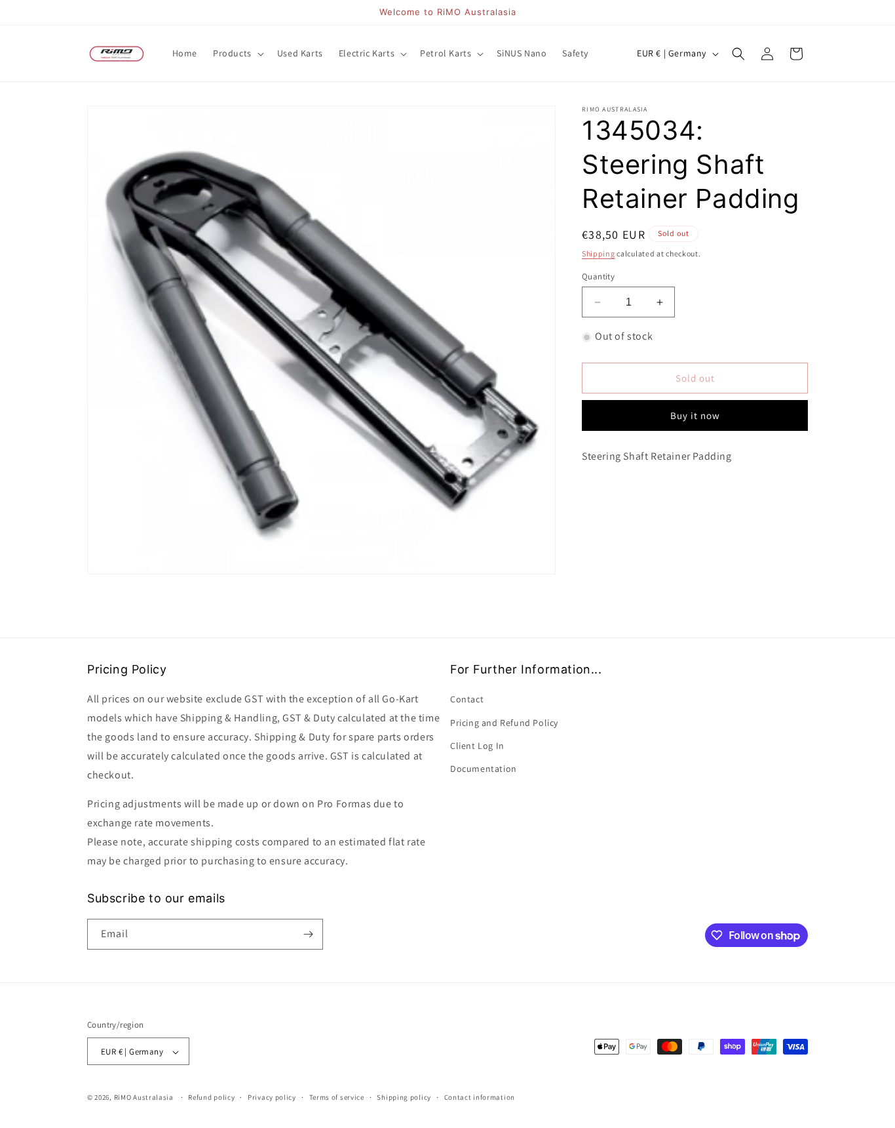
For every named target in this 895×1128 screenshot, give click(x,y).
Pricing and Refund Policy (504, 723)
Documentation (483, 769)
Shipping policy (404, 1097)
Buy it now (695, 416)
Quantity (598, 276)
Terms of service (336, 1097)
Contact (467, 700)
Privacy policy (272, 1097)
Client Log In (477, 746)
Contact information (479, 1097)
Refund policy (211, 1097)
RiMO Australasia (144, 1097)
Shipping (598, 253)
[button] (237, 53)
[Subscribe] (308, 934)
